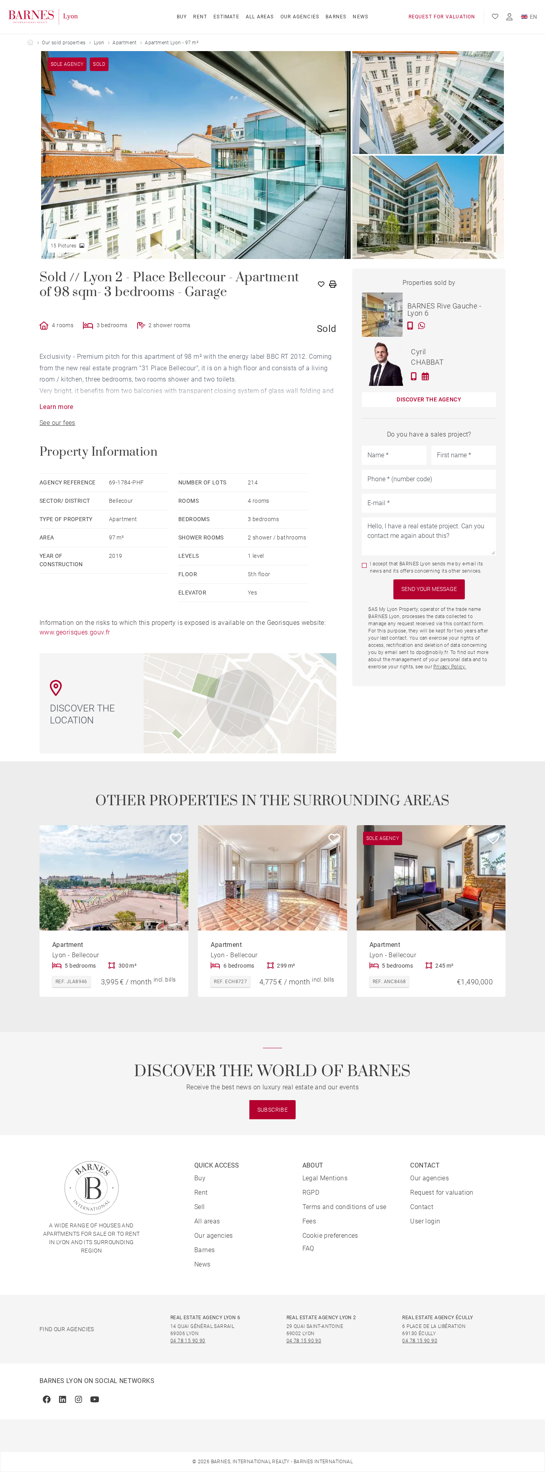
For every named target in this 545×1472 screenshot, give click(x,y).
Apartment (125, 42)
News (360, 17)
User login (425, 1221)
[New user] (509, 17)
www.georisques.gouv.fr (74, 632)
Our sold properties (64, 42)
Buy (182, 17)
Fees (309, 1221)
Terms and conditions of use (344, 1207)
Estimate (226, 17)
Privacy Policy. (449, 667)
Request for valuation (442, 17)
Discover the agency (429, 399)
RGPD (311, 1192)
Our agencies (299, 17)
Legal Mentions (325, 1178)
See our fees (57, 423)
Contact (421, 1207)
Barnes (336, 17)
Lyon (99, 42)
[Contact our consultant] (410, 326)
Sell (199, 1207)
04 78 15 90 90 (187, 1341)
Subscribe (272, 1109)
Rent (200, 17)
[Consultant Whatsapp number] (421, 326)
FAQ (308, 1248)
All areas (260, 17)
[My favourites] (495, 17)
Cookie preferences (330, 1235)
